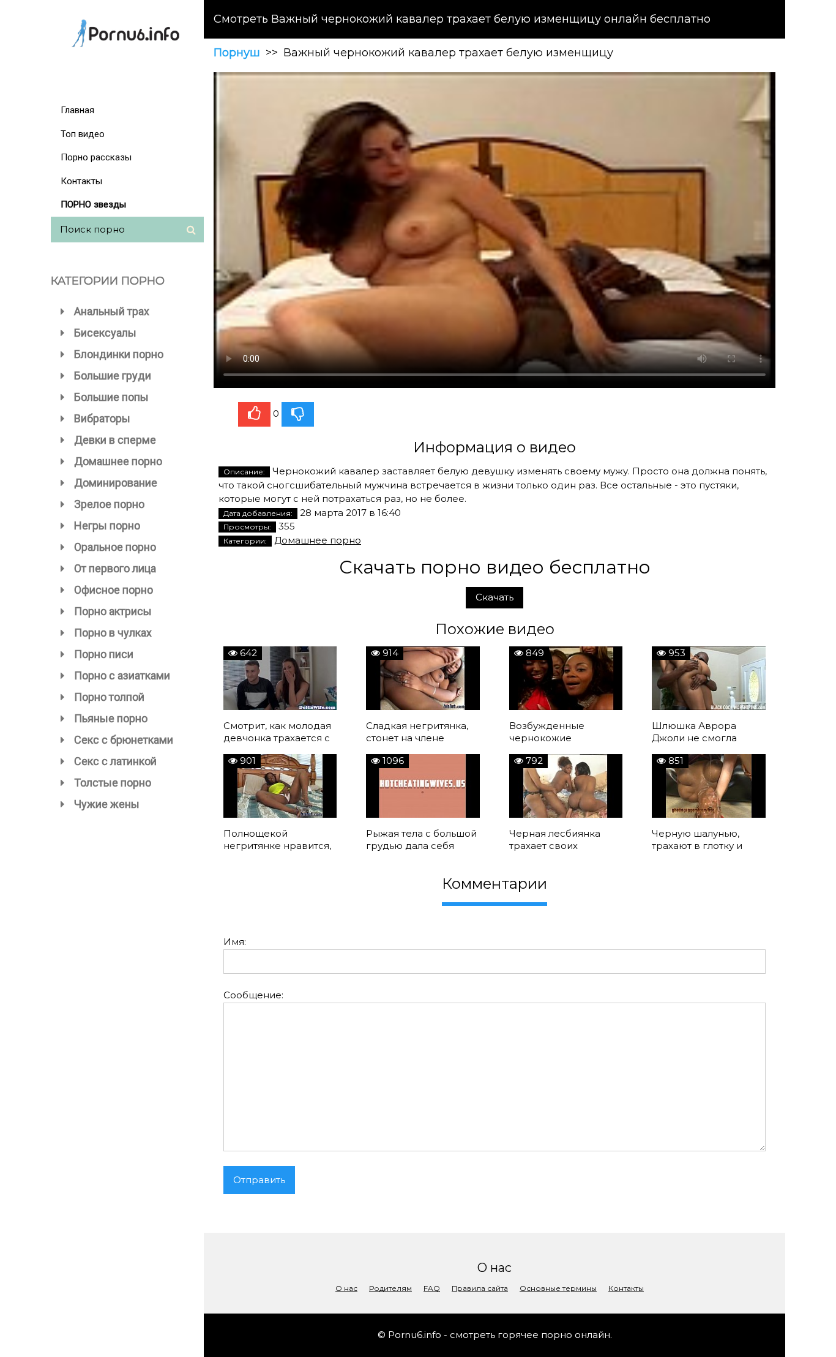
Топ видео (83, 134)
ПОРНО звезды (93, 204)
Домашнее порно (118, 461)
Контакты (81, 181)
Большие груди (112, 375)
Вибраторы (102, 418)
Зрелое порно (109, 504)
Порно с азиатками (122, 675)
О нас (346, 1288)
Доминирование (115, 482)
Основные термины (558, 1288)
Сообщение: (253, 995)
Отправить (259, 1180)
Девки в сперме (115, 439)
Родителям (390, 1288)
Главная (77, 110)
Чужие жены (107, 804)
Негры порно (107, 525)
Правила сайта (480, 1288)
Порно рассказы (96, 157)
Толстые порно (112, 782)
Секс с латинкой (115, 761)
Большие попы (111, 397)
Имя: (234, 942)
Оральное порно (115, 546)
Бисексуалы (105, 332)
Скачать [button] (494, 597)
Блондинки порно (118, 354)
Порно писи (103, 654)
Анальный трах (111, 311)
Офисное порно (113, 589)
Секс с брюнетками (123, 739)
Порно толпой (109, 696)
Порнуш (237, 52)
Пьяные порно (110, 718)
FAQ (432, 1288)
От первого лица (115, 568)
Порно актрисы (113, 611)
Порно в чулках (113, 632)
